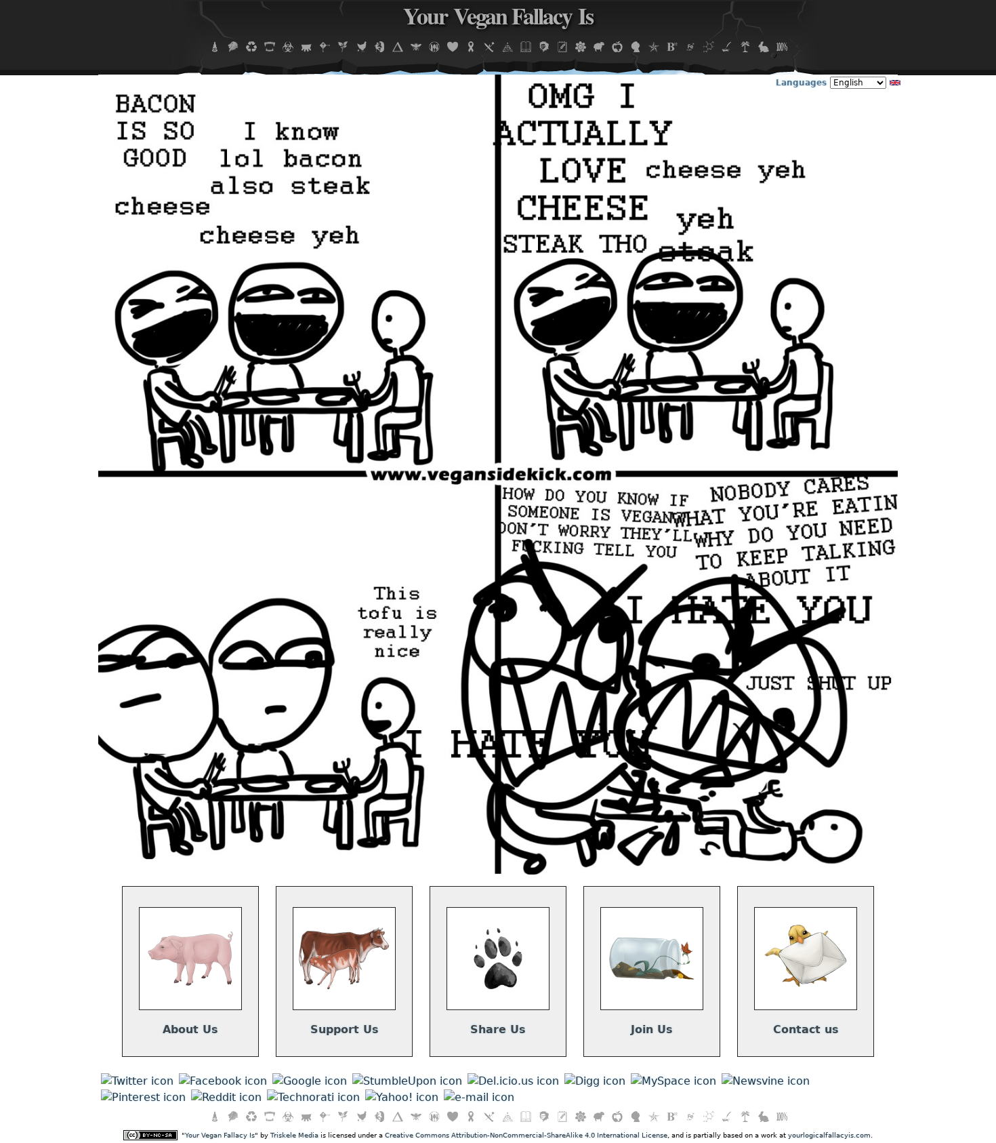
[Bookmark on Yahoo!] (401, 1097)
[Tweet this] (137, 1081)
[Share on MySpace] (673, 1081)
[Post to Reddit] (226, 1097)
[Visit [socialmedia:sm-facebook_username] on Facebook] (223, 1081)
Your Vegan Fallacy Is (498, 20)
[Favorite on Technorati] (313, 1097)
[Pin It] (143, 1097)
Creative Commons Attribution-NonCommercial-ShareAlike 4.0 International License (526, 1135)
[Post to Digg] (594, 1081)
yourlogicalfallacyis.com (829, 1135)
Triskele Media (294, 1135)
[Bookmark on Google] (309, 1081)
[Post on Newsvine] (766, 1081)
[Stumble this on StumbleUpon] (407, 1081)
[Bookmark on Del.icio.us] (513, 1081)
